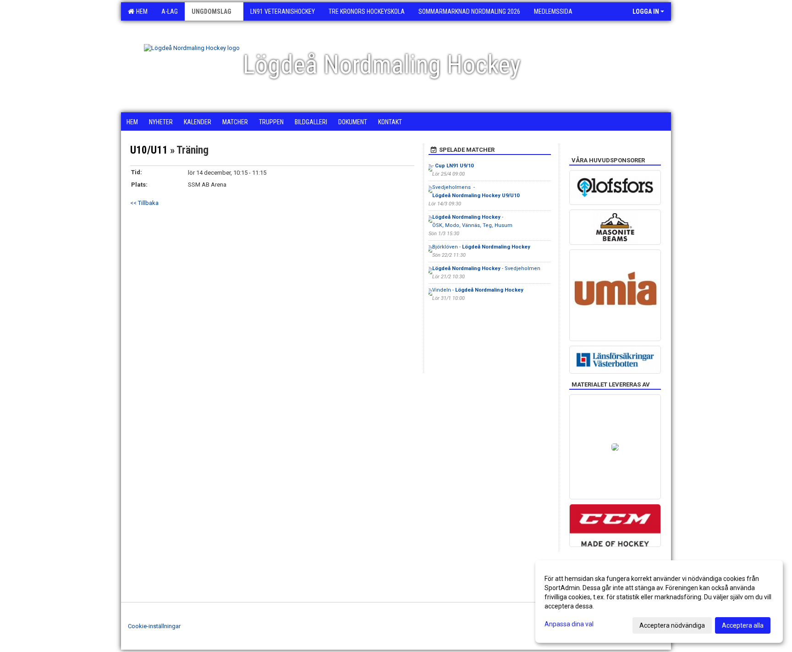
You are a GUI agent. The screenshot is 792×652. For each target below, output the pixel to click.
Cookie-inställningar (154, 626)
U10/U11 (149, 150)
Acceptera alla (743, 625)
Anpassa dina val (569, 624)
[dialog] (659, 601)
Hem (140, 11)
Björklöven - (481, 247)
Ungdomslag (211, 11)
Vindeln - (477, 290)
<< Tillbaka (144, 202)
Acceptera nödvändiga (672, 625)
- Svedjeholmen (486, 268)
